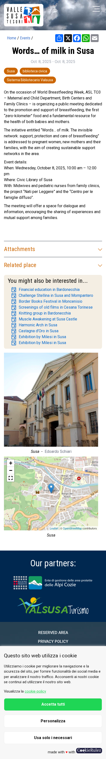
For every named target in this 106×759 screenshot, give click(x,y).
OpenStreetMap (72, 528)
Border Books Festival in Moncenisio (46, 301)
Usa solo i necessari (53, 737)
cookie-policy (35, 691)
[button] (10, 478)
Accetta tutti (53, 704)
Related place (20, 265)
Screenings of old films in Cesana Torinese (52, 307)
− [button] (10, 470)
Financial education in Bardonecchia (45, 290)
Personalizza (53, 721)
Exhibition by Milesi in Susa (38, 337)
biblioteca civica (35, 71)
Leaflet (54, 528)
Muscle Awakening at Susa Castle (44, 319)
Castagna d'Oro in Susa (34, 331)
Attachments (19, 249)
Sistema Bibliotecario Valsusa (30, 80)
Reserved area (53, 632)
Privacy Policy (53, 641)
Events (25, 38)
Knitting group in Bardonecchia (41, 313)
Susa (11, 71)
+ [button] (10, 463)
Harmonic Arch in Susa (34, 325)
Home (11, 38)
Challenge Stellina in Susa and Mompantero (52, 296)
